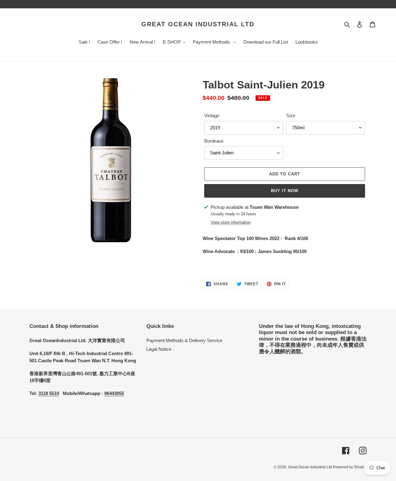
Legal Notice (158, 349)
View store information (231, 222)
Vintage (211, 115)
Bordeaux (214, 141)
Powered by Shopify (350, 467)
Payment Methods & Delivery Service (184, 340)
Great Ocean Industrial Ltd (197, 24)
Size (290, 115)
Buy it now (284, 190)
